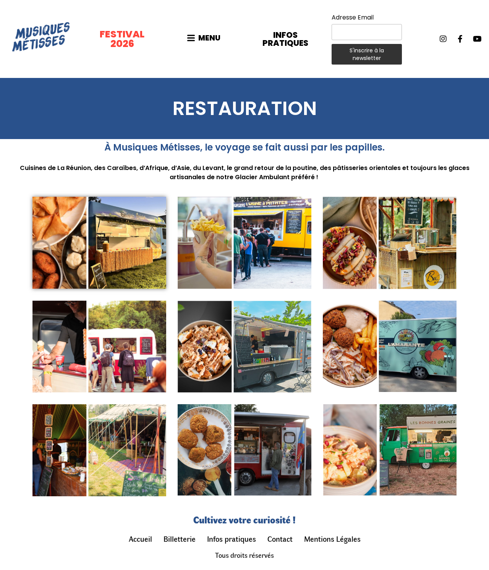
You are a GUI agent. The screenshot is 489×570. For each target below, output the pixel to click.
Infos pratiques (231, 538)
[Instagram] (443, 39)
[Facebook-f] (460, 39)
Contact (280, 538)
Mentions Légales (332, 538)
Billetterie (180, 538)
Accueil (140, 538)
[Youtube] (477, 39)
